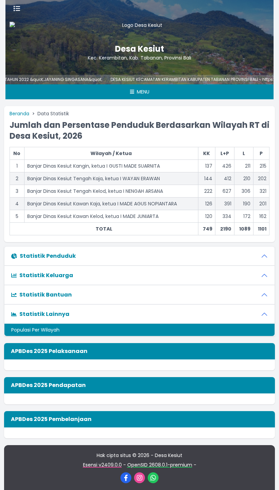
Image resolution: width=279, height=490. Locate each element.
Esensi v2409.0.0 (102, 464)
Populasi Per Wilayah (35, 329)
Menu (142, 91)
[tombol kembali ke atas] (265, 476)
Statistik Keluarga (46, 275)
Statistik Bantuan (45, 295)
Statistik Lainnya (44, 314)
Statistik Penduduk (48, 256)
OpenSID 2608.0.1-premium (159, 464)
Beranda (19, 113)
